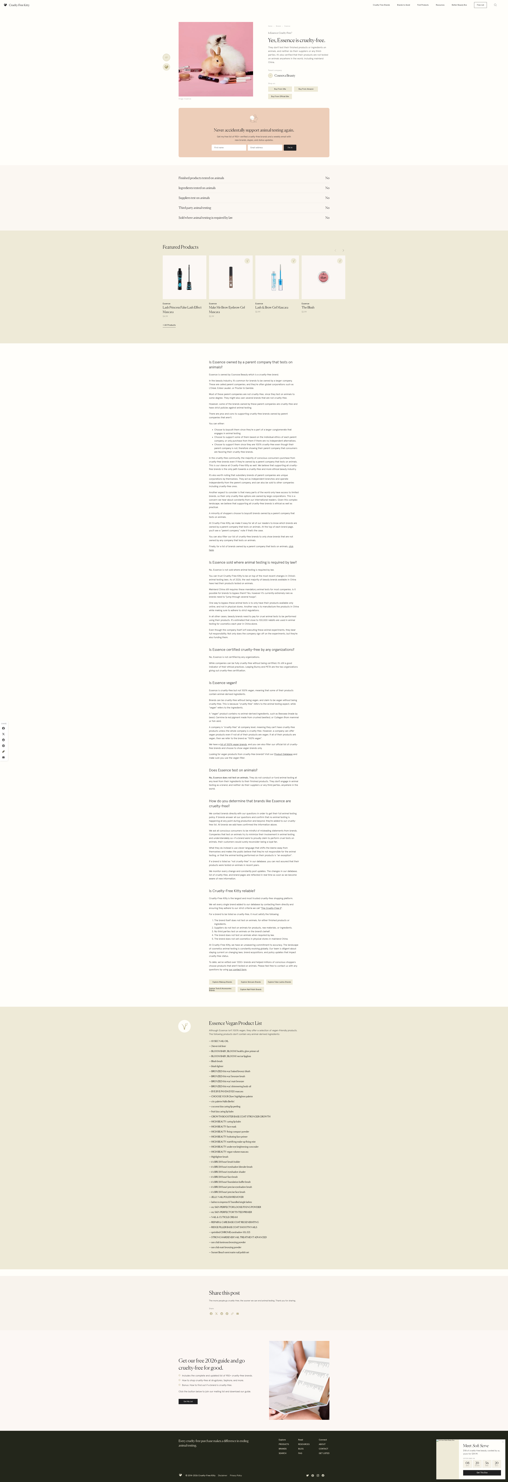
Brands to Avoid (403, 5)
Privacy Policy (236, 1475)
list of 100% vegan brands (233, 744)
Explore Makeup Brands (222, 982)
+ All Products (169, 325)
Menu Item (307, 1475)
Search (282, 1453)
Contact (323, 1449)
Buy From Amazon (306, 89)
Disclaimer (222, 1475)
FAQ (300, 1453)
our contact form (237, 969)
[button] (335, 250)
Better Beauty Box (459, 5)
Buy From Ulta (280, 89)
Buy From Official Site (280, 96)
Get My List (188, 1401)
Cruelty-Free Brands (381, 5)
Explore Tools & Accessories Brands (220, 989)
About (322, 1444)
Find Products (423, 5)
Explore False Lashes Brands (279, 982)
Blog (300, 1449)
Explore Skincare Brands (251, 982)
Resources (440, 5)
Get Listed (324, 1453)
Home (270, 26)
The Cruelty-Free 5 (271, 908)
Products (284, 1444)
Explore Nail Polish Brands (250, 989)
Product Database (283, 754)
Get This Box (482, 1473)
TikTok (328, 1475)
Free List (480, 5)
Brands (278, 26)
